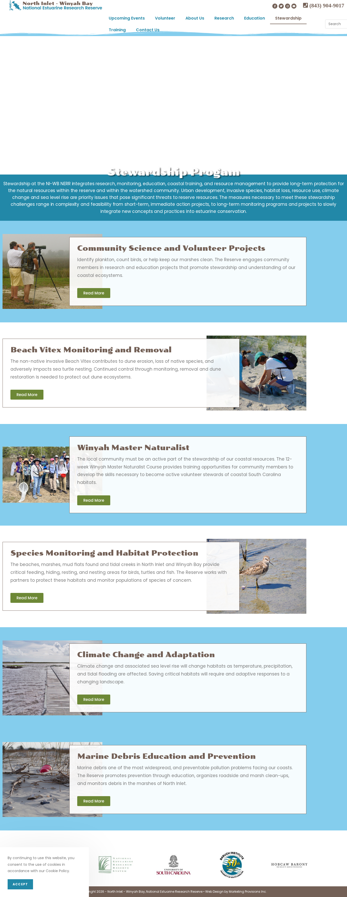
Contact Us (148, 30)
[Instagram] (287, 6)
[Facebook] (274, 6)
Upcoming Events (127, 18)
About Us (194, 18)
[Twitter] (281, 6)
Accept (20, 884)
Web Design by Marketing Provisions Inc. (236, 891)
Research (224, 18)
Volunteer (165, 18)
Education (254, 18)
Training (117, 30)
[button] (93, 293)
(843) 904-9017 (326, 5)
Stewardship (288, 18)
